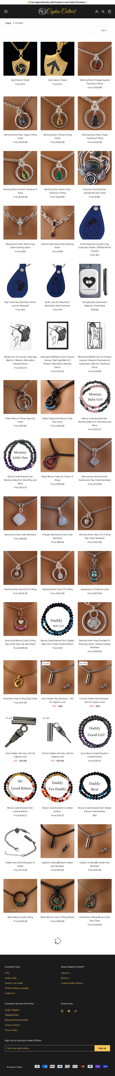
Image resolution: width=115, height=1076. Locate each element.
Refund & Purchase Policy (16, 1020)
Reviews (65, 978)
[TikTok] (75, 1011)
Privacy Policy (11, 1030)
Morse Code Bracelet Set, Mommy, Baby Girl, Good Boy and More (94, 422)
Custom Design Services (72, 983)
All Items (19, 23)
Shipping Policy (12, 1015)
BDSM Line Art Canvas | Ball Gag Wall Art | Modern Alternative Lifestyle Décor (20, 360)
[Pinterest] (69, 1011)
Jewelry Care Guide (14, 983)
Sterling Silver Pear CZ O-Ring (57, 589)
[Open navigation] (6, 11)
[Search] (103, 11)
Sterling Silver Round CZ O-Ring (20, 589)
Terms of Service (12, 1025)
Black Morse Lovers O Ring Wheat (57, 917)
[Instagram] (62, 1011)
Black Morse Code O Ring (20, 917)
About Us (65, 973)
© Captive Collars (14, 1067)
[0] (109, 11)
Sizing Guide (11, 978)
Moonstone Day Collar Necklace (20, 534)
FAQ (7, 973)
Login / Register (12, 1010)
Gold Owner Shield (20, 80)
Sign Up (102, 1048)
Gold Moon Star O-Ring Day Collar (20, 698)
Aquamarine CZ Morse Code (95, 589)
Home (8, 23)
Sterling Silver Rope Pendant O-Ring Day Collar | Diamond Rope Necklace (95, 644)
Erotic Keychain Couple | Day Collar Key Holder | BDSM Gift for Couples (94, 247)
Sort (103, 30)
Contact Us (10, 993)
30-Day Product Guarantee (17, 988)
